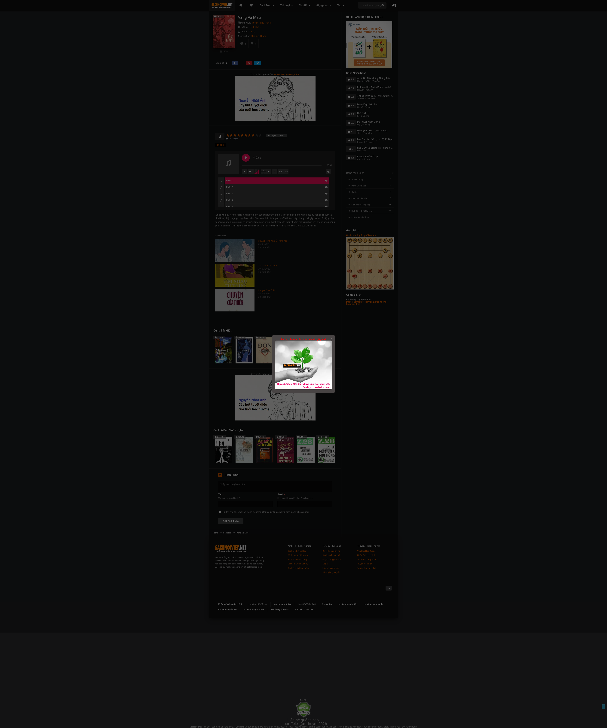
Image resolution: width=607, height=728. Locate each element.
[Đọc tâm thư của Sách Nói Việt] (303, 388)
